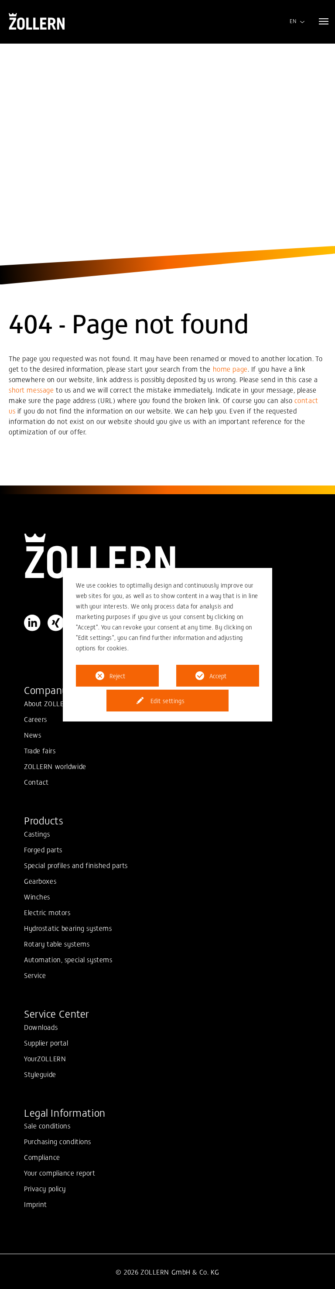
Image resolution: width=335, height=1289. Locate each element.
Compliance (42, 1157)
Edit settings (167, 700)
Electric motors (47, 912)
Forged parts (43, 849)
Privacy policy (45, 1188)
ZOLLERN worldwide (55, 766)
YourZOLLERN (45, 1058)
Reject (117, 675)
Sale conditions (47, 1125)
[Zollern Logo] (167, 556)
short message (31, 389)
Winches (37, 896)
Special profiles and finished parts (76, 865)
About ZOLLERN (48, 703)
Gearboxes (40, 881)
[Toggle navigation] (323, 21)
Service (35, 975)
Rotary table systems (56, 943)
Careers (35, 719)
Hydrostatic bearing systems (68, 928)
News (32, 734)
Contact (36, 781)
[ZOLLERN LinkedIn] (32, 623)
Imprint (35, 1204)
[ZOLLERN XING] (56, 623)
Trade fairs (39, 750)
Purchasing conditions (57, 1141)
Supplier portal (46, 1042)
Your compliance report (60, 1172)
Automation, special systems (68, 959)
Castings (37, 833)
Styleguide (40, 1074)
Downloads (41, 1027)
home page (230, 368)
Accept (217, 675)
